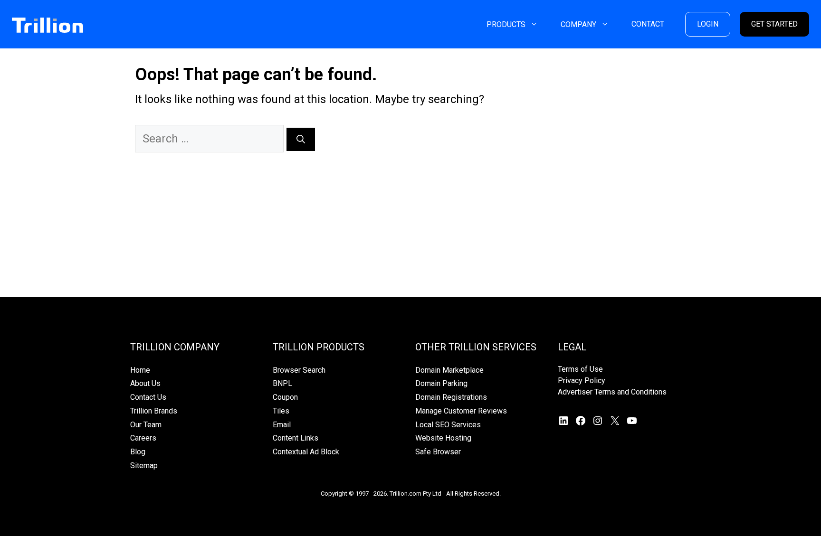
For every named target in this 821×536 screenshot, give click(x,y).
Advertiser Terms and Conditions (612, 391)
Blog (137, 451)
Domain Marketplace (449, 370)
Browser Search (299, 370)
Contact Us (148, 397)
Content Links (295, 437)
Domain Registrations (451, 397)
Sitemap (144, 465)
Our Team (146, 424)
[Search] (300, 139)
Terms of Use (580, 369)
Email (282, 424)
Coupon (285, 397)
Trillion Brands (153, 410)
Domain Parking (441, 383)
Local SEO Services (448, 424)
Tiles (281, 410)
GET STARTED (774, 23)
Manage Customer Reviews (461, 410)
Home (140, 370)
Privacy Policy (581, 380)
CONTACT (647, 23)
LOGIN (707, 23)
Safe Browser (438, 451)
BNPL (282, 383)
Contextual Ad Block (306, 451)
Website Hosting (443, 437)
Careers (143, 437)
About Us (145, 383)
